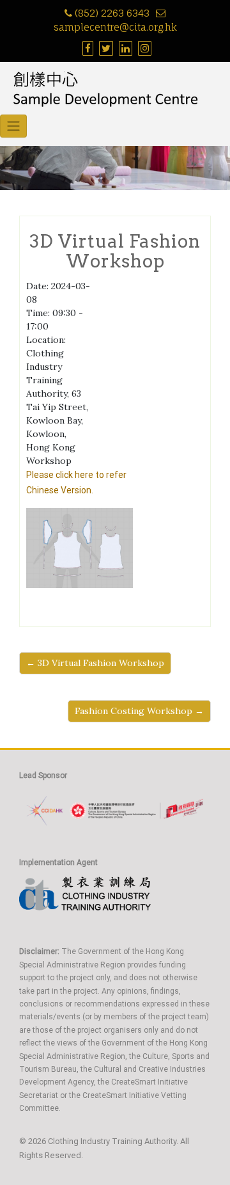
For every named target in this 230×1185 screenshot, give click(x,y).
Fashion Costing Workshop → (139, 711)
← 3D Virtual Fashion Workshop (95, 663)
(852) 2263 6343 (112, 13)
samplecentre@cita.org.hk (115, 27)
